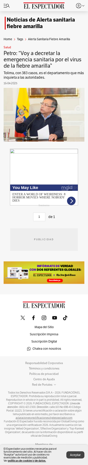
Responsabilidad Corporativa (44, 363)
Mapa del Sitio (44, 327)
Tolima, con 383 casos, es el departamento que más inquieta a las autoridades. (44, 75)
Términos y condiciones (44, 368)
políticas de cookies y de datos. (27, 460)
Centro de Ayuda (44, 379)
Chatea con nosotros (46, 349)
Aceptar (75, 455)
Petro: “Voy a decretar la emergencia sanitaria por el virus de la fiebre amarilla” (42, 59)
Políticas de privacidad (44, 374)
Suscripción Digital (44, 341)
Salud (7, 47)
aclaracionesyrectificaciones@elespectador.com (44, 417)
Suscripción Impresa (44, 334)
